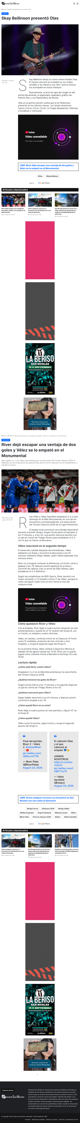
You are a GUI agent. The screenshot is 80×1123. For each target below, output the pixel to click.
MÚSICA (9, 9)
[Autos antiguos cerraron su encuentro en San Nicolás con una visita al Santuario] (40, 200)
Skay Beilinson (52, 176)
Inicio (4, 9)
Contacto (28, 1119)
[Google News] (44, 183)
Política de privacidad (38, 1119)
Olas (40, 176)
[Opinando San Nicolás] (10, 3)
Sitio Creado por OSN (40, 1116)
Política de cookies (51, 1119)
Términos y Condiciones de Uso (68, 1119)
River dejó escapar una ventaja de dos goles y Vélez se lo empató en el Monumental (13, 210)
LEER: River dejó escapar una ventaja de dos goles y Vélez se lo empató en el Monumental (47, 167)
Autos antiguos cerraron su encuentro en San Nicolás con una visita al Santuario (39, 210)
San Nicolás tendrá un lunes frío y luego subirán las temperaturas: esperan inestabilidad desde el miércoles (66, 211)
